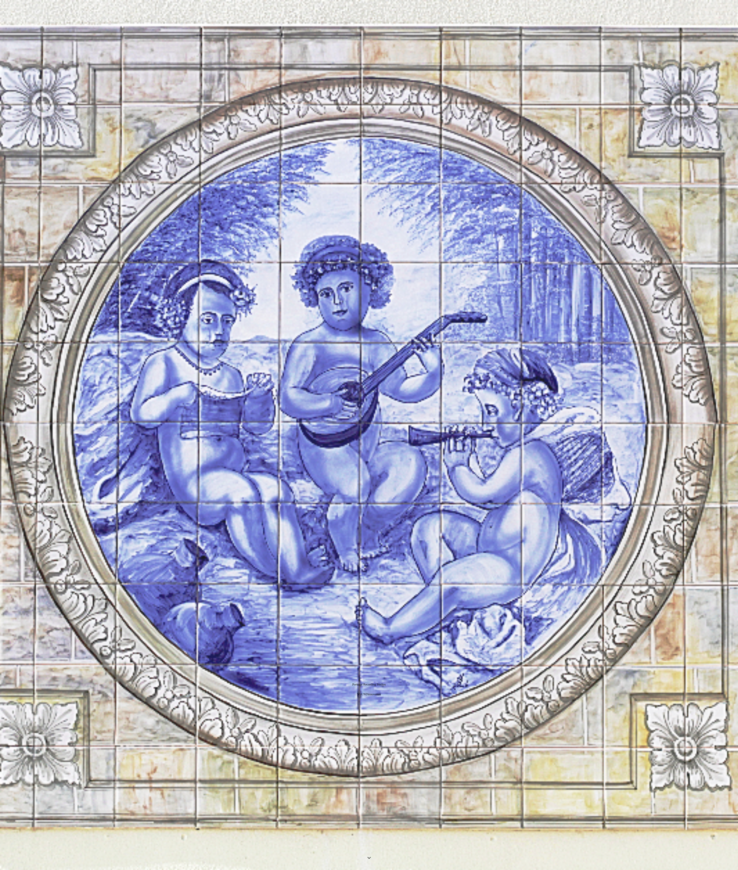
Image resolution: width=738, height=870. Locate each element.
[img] (369, 435)
